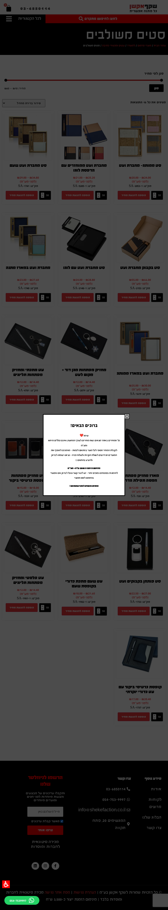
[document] (84, 455)
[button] (6, 884)
